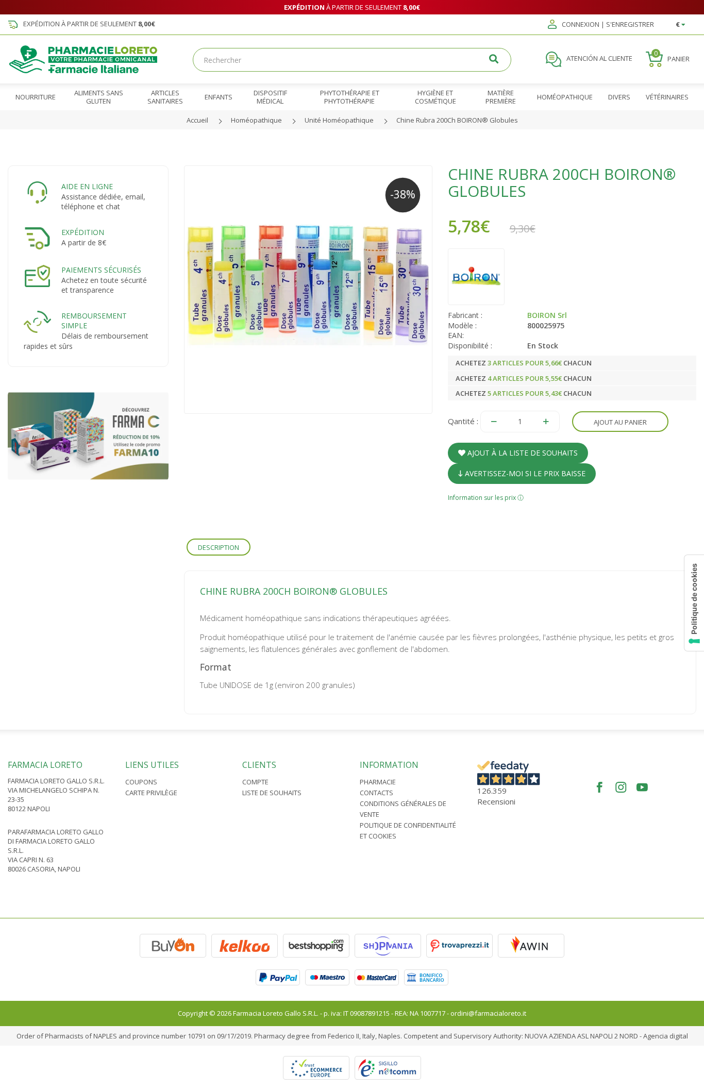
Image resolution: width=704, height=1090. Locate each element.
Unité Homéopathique (339, 120)
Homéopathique (256, 120)
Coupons (141, 781)
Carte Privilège (151, 792)
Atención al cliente (598, 58)
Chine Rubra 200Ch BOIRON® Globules (457, 120)
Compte (255, 781)
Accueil (197, 120)
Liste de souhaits (271, 792)
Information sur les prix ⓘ (486, 497)
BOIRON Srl (547, 315)
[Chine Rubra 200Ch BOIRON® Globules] (308, 289)
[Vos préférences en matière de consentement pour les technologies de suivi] (694, 603)
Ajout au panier (620, 422)
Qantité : (463, 421)
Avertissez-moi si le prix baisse (524, 473)
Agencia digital (665, 1036)
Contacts (376, 792)
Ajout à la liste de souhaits (521, 453)
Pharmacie (378, 781)
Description (218, 547)
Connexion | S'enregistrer (607, 24)
